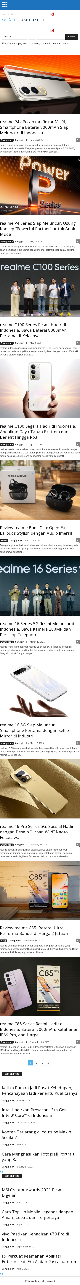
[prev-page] (1, 1172)
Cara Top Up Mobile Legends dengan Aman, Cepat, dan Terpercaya (37, 1214)
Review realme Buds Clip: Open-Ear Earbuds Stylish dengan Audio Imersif (36, 530)
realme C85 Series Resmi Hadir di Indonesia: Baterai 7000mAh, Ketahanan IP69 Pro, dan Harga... (39, 1029)
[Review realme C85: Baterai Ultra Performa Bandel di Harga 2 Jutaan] (40, 890)
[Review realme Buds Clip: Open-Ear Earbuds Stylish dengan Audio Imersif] (40, 490)
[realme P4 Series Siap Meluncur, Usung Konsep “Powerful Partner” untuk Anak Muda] (40, 185)
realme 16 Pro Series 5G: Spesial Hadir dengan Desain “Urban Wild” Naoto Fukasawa (37, 831)
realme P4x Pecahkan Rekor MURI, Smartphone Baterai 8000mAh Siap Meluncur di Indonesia (34, 127)
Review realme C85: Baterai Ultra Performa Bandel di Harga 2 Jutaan (34, 930)
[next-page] (2, 1172)
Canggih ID (21, 140)
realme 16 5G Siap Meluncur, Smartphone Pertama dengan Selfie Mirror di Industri (34, 730)
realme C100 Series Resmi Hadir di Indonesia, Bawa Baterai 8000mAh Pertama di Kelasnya (33, 330)
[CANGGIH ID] (40, 35)
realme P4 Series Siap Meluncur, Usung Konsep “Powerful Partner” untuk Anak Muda (38, 228)
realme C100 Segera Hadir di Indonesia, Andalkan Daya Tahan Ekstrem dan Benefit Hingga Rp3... (38, 431)
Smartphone (7, 140)
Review (4, 540)
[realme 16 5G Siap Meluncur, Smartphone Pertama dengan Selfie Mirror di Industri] (40, 687)
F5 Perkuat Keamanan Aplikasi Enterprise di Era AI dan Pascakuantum (39, 1258)
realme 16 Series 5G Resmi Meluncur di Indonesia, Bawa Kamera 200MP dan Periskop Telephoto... (37, 629)
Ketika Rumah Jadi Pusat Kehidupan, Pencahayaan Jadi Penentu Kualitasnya (40, 1090)
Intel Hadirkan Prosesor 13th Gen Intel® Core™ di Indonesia (34, 1112)
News (3, 940)
